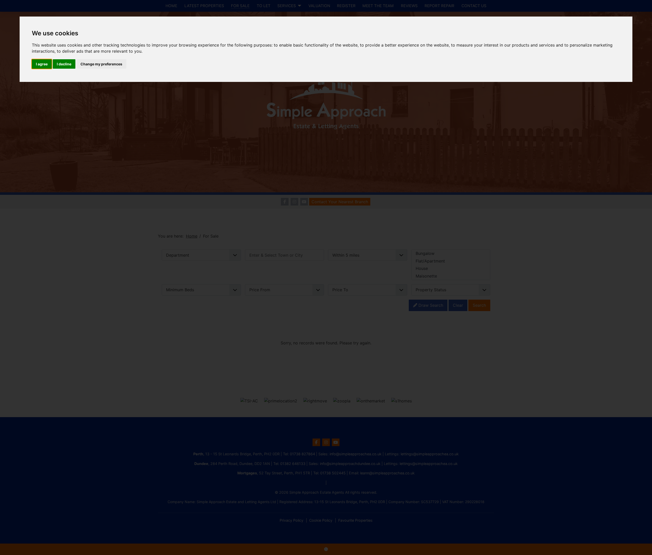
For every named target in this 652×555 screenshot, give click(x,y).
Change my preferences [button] (101, 64)
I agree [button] (42, 64)
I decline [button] (64, 64)
